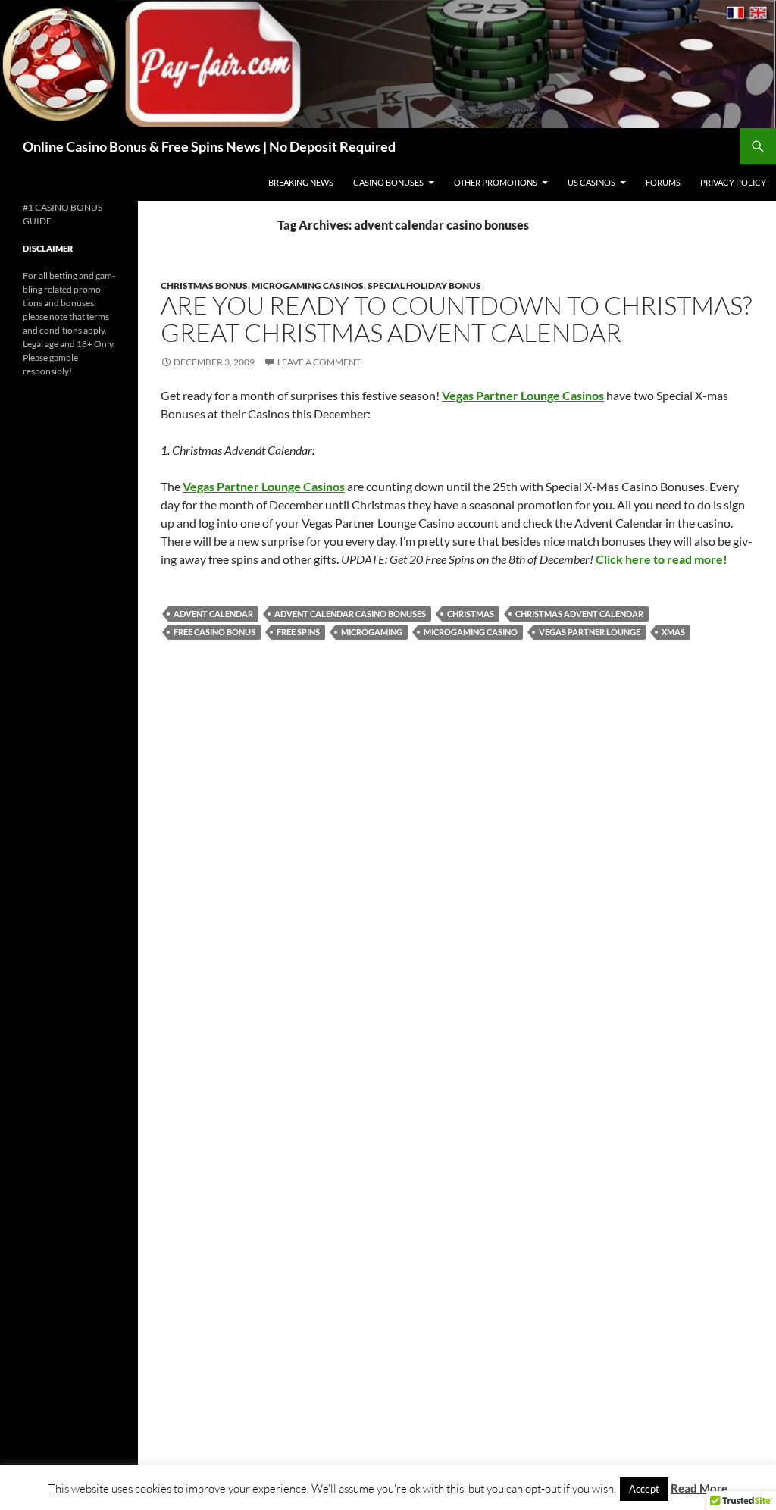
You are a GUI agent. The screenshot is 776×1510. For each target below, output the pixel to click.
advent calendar (213, 614)
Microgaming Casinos (308, 285)
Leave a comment (319, 362)
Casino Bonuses (388, 182)
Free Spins (298, 632)
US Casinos (591, 182)
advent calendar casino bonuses (350, 614)
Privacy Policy (733, 182)
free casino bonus (214, 632)
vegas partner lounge (589, 632)
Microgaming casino (471, 632)
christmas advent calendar (579, 614)
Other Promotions (495, 182)
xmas (673, 632)
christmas (470, 614)
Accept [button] (644, 1489)
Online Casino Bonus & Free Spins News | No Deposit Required (209, 146)
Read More (699, 1488)
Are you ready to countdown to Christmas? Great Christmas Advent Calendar (456, 319)
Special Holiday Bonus (424, 285)
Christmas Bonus (204, 285)
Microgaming (371, 632)
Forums (663, 182)
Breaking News (300, 182)
